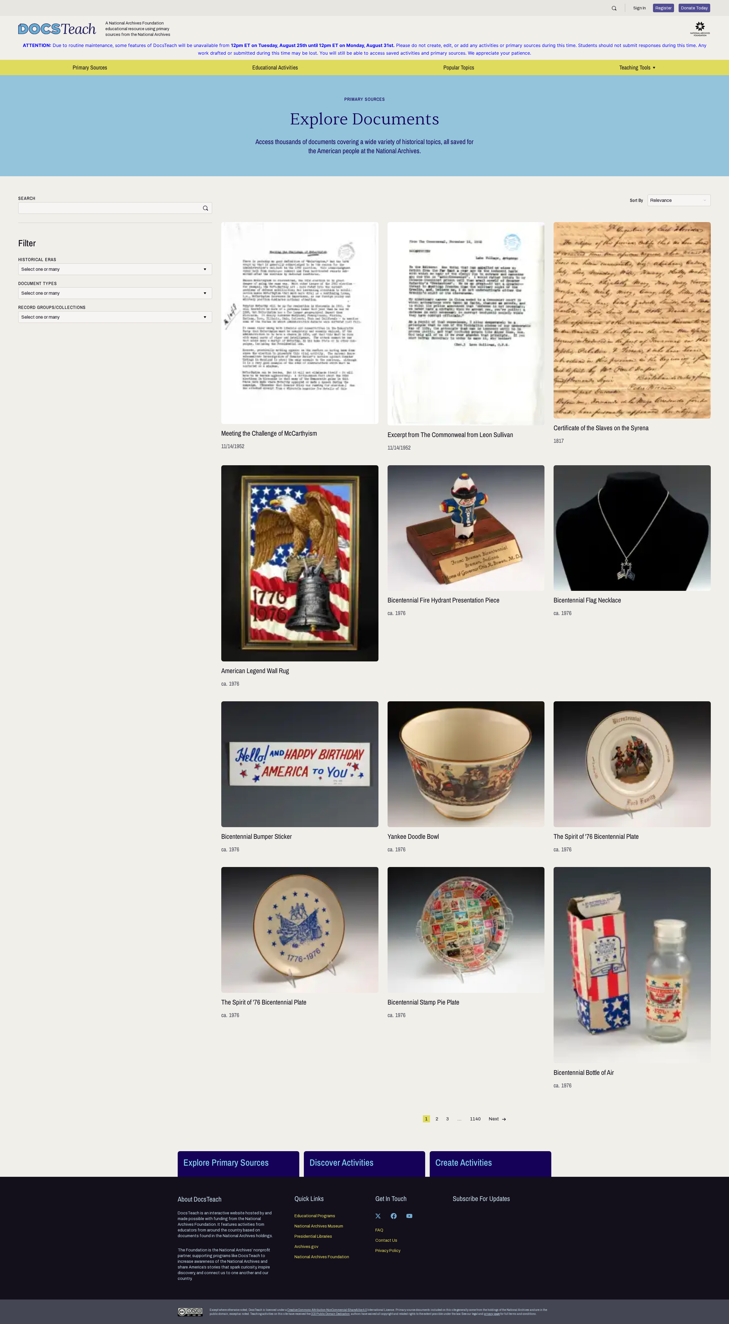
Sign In (639, 8)
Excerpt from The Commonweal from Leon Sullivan (466, 336)
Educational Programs (314, 1216)
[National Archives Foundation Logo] (700, 29)
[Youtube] (409, 1216)
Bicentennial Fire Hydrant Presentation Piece (466, 576)
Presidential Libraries (313, 1236)
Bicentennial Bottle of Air (632, 978)
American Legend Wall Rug (299, 576)
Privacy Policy (387, 1251)
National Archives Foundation (321, 1257)
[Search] (614, 8)
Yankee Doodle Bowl (466, 777)
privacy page (492, 1314)
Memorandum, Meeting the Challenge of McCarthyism (299, 336)
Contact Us (386, 1240)
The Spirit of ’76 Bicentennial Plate (632, 777)
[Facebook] (393, 1216)
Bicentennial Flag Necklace (632, 576)
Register (663, 8)
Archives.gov (306, 1247)
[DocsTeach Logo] (57, 29)
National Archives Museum (318, 1226)
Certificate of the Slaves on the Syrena (632, 336)
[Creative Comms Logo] (190, 1312)
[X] (378, 1216)
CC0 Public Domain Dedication (330, 1314)
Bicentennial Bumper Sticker (299, 777)
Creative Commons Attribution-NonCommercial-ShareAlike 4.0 (327, 1310)
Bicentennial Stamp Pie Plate (466, 978)
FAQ (379, 1230)
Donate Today (694, 8)
